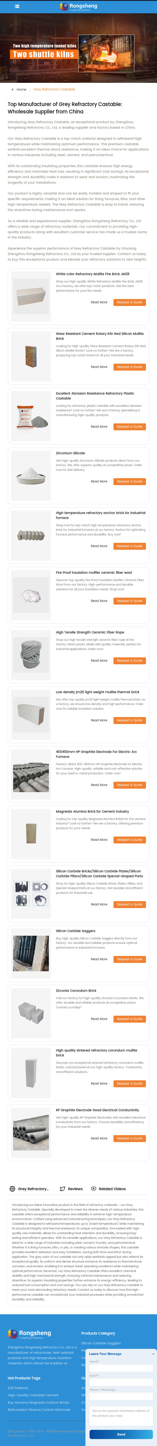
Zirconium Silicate (70, 453)
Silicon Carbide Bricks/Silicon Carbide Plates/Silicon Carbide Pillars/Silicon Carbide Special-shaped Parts (99, 874)
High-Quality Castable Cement (33, 1395)
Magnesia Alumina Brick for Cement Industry (92, 811)
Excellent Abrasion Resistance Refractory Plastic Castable (95, 396)
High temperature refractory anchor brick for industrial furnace (101, 515)
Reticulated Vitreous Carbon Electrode (39, 1409)
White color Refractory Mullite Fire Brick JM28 (92, 274)
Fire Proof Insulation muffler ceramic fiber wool (94, 572)
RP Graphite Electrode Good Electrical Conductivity (97, 1110)
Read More (99, 302)
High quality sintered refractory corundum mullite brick (96, 1053)
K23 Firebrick (18, 1388)
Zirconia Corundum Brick (76, 990)
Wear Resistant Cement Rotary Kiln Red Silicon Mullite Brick (100, 336)
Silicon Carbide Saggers (75, 931)
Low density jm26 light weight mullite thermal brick (97, 692)
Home (21, 89)
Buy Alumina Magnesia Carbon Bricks (38, 1402)
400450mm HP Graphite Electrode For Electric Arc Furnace (96, 754)
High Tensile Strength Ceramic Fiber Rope (90, 632)
